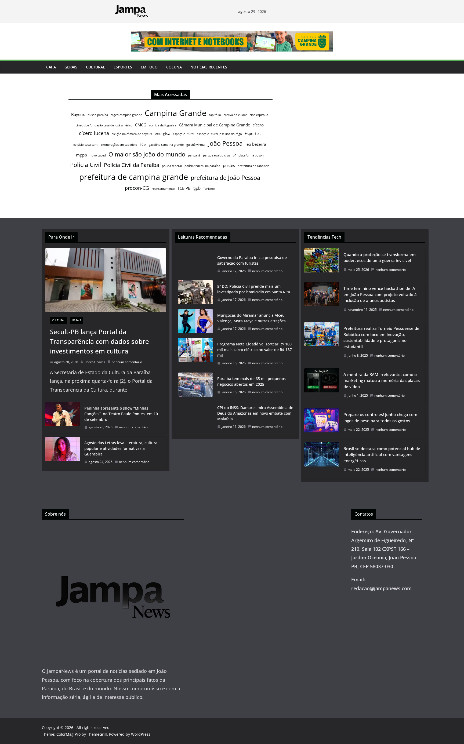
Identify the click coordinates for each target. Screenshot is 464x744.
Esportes (123, 67)
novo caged (98, 155)
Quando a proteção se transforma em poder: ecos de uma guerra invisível (379, 257)
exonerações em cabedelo (119, 145)
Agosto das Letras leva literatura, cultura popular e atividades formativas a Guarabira (120, 448)
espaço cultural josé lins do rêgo (219, 134)
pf (234, 155)
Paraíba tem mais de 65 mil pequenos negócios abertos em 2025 (251, 381)
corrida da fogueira (162, 125)
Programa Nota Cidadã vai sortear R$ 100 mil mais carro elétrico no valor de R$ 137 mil (254, 349)
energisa (162, 133)
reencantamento (163, 189)
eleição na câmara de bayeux (132, 134)
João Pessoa (225, 143)
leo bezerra (255, 144)
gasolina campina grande (166, 145)
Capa (51, 67)
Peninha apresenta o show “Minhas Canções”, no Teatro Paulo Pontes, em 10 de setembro (121, 414)
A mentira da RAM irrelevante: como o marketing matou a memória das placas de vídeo (381, 380)
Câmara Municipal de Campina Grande (214, 124)
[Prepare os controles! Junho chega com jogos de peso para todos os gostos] (321, 423)
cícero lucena (94, 133)
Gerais (70, 67)
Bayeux (78, 114)
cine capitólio (259, 115)
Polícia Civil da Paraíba (131, 165)
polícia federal (172, 166)
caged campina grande (126, 115)
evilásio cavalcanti (85, 145)
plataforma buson (251, 155)
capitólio (215, 115)
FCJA (143, 145)
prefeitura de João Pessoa (225, 177)
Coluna (174, 67)
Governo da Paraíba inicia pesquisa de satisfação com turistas (252, 260)
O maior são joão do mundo (146, 154)
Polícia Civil (85, 165)
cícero (258, 124)
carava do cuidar (235, 115)
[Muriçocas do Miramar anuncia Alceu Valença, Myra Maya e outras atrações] (195, 322)
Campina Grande (175, 113)
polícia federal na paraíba (202, 166)
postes (229, 165)
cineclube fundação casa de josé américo (104, 125)
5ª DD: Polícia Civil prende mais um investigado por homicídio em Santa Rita (253, 289)
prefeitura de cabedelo (254, 166)
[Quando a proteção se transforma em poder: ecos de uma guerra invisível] (321, 263)
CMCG (140, 124)
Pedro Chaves (95, 362)
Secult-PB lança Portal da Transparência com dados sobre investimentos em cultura (99, 341)
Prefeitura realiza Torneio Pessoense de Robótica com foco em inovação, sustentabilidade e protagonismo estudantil (381, 337)
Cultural (95, 67)
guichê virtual (195, 145)
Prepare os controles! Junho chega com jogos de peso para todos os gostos (380, 417)
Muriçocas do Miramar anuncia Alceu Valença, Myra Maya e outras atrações (251, 318)
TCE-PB (184, 188)
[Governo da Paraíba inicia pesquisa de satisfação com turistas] (195, 264)
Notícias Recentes (208, 67)
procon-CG (137, 188)
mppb (81, 155)
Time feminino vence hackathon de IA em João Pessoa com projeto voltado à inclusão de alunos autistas (380, 294)
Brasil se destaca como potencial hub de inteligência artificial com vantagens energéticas (381, 454)
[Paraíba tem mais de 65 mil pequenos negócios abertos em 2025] (195, 385)
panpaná (194, 155)
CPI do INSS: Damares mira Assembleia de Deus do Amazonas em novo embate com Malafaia (255, 413)
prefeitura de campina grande (133, 177)
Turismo (209, 189)
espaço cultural (183, 134)
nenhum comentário (127, 362)
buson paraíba (98, 115)
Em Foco (149, 67)
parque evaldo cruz (216, 155)
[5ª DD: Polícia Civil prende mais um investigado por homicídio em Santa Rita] (195, 293)
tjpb (197, 188)
